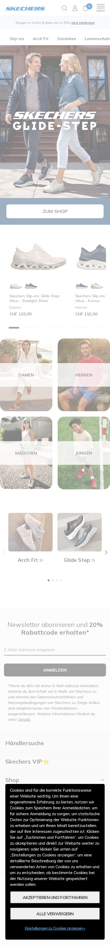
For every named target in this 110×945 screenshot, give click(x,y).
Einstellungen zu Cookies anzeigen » (55, 928)
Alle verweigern (55, 913)
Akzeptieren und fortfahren (55, 897)
